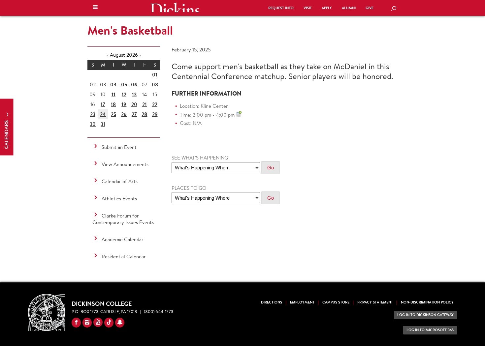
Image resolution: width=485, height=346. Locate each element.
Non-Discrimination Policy (427, 302)
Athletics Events (119, 198)
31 (103, 124)
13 (134, 94)
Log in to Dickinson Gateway (425, 314)
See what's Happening (200, 158)
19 (123, 104)
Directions (271, 302)
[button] (95, 8)
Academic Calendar (123, 239)
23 (92, 114)
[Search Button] (393, 9)
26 (124, 114)
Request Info (281, 8)
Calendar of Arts (120, 181)
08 (155, 84)
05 (124, 84)
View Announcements (125, 164)
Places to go (189, 188)
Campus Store (335, 302)
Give (369, 8)
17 (103, 104)
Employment (302, 302)
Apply (327, 8)
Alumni (349, 8)
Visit (308, 8)
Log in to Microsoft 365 (430, 330)
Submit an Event (119, 147)
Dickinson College (174, 7)
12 (124, 94)
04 (113, 84)
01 (154, 74)
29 (155, 114)
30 (93, 124)
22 (154, 104)
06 (134, 84)
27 (134, 114)
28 (144, 114)
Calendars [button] (6, 134)
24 (103, 114)
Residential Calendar (124, 256)
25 (113, 114)
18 (113, 104)
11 (113, 94)
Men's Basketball (130, 30)
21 (144, 104)
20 (134, 104)
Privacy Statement (375, 302)
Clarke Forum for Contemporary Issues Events (123, 219)
